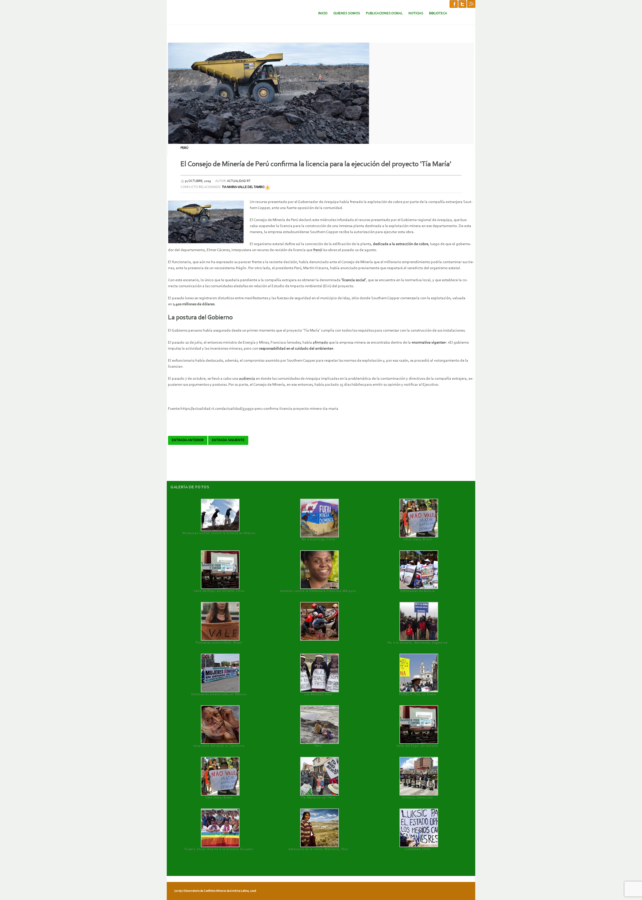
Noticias (416, 13)
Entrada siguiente (228, 440)
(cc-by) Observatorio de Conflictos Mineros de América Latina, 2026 (215, 890)
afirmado (320, 343)
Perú (184, 148)
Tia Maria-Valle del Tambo (243, 187)
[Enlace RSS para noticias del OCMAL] (471, 4)
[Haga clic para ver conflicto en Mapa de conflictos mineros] (267, 187)
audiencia (247, 379)
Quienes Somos (346, 13)
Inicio (323, 13)
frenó (317, 250)
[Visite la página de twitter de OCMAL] (462, 4)
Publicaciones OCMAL (384, 13)
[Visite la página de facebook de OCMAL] (454, 4)
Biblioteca (438, 13)
